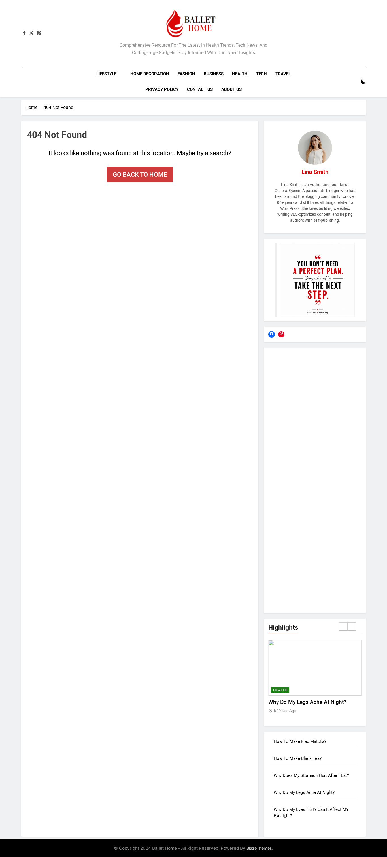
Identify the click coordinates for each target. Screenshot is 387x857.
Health (240, 73)
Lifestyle (106, 73)
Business (214, 73)
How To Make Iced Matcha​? (300, 741)
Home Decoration (149, 73)
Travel (283, 73)
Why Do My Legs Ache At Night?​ (307, 702)
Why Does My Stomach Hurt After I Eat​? (311, 775)
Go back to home (140, 174)
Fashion (186, 73)
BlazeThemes (259, 848)
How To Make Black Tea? (298, 758)
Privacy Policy (161, 89)
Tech (261, 73)
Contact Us (200, 89)
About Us (231, 89)
